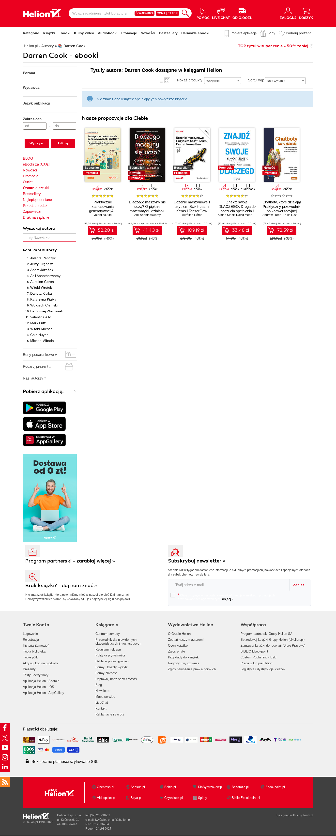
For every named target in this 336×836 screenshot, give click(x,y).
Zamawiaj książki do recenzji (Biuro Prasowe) (273, 645)
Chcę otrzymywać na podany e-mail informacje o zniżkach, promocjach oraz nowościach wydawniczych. (226, 597)
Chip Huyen (39, 335)
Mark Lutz (38, 323)
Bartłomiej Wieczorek (46, 311)
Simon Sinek (226, 215)
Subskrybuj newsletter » (197, 561)
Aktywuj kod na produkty (40, 663)
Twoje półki (31, 657)
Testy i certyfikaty (35, 675)
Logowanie (30, 634)
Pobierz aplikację (243, 33)
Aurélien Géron (42, 282)
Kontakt (101, 708)
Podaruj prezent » (37, 366)
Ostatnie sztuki (36, 188)
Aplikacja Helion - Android (41, 681)
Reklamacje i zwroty (109, 714)
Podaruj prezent (298, 33)
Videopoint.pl (106, 798)
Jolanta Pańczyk (43, 258)
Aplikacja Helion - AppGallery (43, 693)
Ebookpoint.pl (275, 787)
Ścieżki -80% (144, 13)
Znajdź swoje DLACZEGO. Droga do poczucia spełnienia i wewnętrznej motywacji (237, 208)
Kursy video (84, 33)
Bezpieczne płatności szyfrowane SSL (64, 762)
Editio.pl (170, 787)
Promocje (129, 33)
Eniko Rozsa (291, 215)
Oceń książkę (178, 645)
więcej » (227, 599)
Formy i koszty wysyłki (111, 667)
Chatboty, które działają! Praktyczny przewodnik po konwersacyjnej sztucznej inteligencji (281, 208)
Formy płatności (106, 673)
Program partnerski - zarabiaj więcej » (70, 561)
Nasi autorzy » (34, 378)
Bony (271, 33)
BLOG (28, 158)
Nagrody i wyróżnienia (183, 663)
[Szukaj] (185, 13)
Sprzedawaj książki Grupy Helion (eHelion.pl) (273, 639)
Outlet (27, 182)
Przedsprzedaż (35, 205)
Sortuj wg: (256, 80)
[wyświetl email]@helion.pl (113, 819)
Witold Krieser (41, 329)
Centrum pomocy (107, 634)
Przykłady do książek (183, 657)
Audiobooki (108, 33)
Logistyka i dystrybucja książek (263, 669)
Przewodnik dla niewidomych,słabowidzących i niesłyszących (118, 641)
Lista (161, 80)
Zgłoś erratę (176, 651)
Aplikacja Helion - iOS (38, 687)
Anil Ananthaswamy (45, 276)
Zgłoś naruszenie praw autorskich (192, 669)
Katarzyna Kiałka (43, 299)
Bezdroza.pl (240, 787)
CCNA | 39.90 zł (167, 13)
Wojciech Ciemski (44, 305)
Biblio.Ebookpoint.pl (246, 798)
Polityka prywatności (110, 655)
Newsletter (102, 691)
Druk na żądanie (36, 217)
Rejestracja (31, 639)
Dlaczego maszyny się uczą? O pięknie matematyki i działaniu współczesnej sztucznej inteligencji (147, 211)
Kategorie (31, 33)
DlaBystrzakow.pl (210, 787)
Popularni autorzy (40, 250)
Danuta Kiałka (41, 293)
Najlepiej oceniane (37, 200)
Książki (49, 33)
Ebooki (64, 33)
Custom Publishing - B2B (258, 657)
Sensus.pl (138, 787)
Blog (98, 685)
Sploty (202, 798)
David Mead (244, 215)
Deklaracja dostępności (112, 661)
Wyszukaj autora (39, 228)
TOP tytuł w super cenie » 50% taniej (273, 46)
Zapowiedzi (32, 211)
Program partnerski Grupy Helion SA (266, 634)
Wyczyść (37, 143)
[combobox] (222, 80)
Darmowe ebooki (195, 33)
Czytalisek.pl (173, 798)
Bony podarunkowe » (40, 354)
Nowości (148, 33)
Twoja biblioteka (34, 651)
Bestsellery (168, 33)
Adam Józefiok (41, 270)
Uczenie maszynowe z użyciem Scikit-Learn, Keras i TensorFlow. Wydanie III (192, 208)
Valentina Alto (40, 317)
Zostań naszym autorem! (186, 639)
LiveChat (101, 702)
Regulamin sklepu (108, 649)
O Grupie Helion (179, 634)
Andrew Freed (271, 215)
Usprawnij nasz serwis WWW (116, 679)
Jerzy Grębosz (41, 264)
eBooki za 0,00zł (36, 164)
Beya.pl (136, 798)
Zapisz (298, 585)
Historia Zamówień (36, 645)
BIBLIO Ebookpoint (254, 651)
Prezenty (29, 669)
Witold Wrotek (41, 287)
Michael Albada (42, 341)
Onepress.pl (105, 787)
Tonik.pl (308, 815)
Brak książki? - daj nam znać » (61, 585)
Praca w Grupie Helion (256, 663)
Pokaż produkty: (190, 80)
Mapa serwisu (105, 697)
